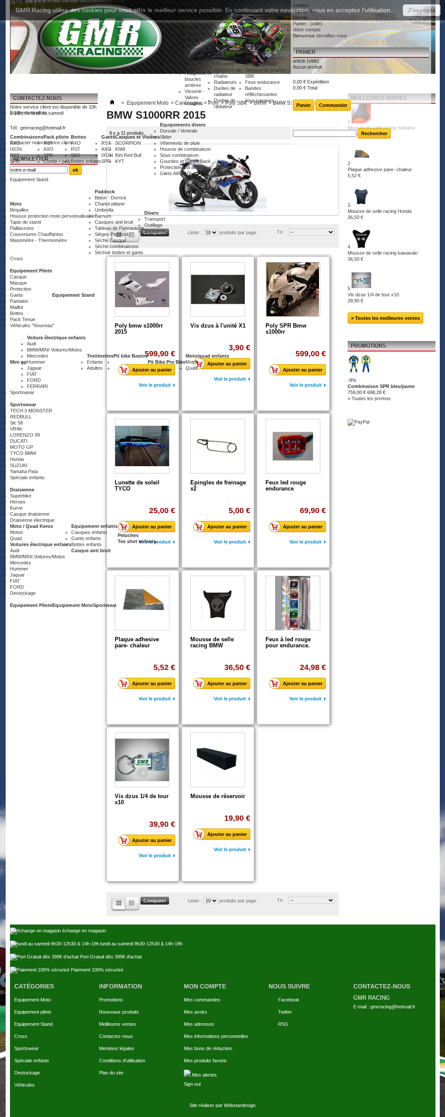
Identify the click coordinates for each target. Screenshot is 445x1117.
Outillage (153, 225)
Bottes (78, 136)
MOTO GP (21, 447)
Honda (17, 459)
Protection (20, 289)
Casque (18, 276)
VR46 (16, 428)
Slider (166, 136)
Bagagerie (155, 231)
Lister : (195, 900)
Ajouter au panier (152, 683)
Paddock (105, 191)
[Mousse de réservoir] (217, 760)
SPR (15, 161)
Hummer (36, 362)
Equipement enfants (94, 526)
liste (118, 904)
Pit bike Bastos (130, 355)
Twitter (285, 1011)
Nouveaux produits (119, 1011)
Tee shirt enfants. (137, 541)
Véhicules (24, 1084)
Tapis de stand (25, 222)
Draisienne (22, 489)
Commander (333, 105)
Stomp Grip (197, 67)
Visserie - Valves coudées (195, 97)
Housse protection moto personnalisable (52, 216)
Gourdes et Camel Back (185, 161)
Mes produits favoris (205, 1060)
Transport (154, 219)
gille (133, 904)
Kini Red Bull (128, 155)
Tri (279, 900)
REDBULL (21, 416)
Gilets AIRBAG (175, 173)
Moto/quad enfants (207, 355)
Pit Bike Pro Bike (167, 362)
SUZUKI (18, 465)
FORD (34, 380)
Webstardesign (240, 1105)
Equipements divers (183, 124)
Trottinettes (100, 355)
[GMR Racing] (97, 37)
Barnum (103, 216)
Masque (18, 282)
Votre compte (307, 29)
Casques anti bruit (114, 222)
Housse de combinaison (185, 149)
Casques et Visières (137, 136)
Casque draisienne (30, 514)
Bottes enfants (86, 161)
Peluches (128, 535)
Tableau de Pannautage (119, 228)
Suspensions (227, 27)
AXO (15, 143)
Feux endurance (262, 82)
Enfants (95, 362)
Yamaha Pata (24, 471)
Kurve (16, 507)
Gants (108, 136)
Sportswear (23, 404)
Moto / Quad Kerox (31, 526)
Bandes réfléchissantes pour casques (261, 94)
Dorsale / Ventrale (178, 130)
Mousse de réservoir (217, 796)
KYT (119, 161)
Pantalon (19, 301)
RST (15, 155)
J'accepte (422, 10)
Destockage (27, 1072)
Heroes (18, 501)
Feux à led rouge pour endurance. (288, 642)
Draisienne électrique (32, 520)
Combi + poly (57, 161)
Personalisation (263, 21)
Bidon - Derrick (110, 197)
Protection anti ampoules (186, 167)
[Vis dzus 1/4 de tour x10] (142, 760)
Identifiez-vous (331, 35)
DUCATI (18, 441)
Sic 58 (16, 422)
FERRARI (37, 386)
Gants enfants (86, 538)
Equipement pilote (32, 1011)
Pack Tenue (22, 319)
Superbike (20, 495)
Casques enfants (89, 532)
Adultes (95, 368)
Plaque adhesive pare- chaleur (137, 642)
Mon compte (205, 986)
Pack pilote (56, 136)
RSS (283, 1024)
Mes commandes (202, 999)
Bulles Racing (199, 30)
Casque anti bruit (91, 550)
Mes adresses (199, 1024)
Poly (189, 24)
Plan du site (111, 1072)
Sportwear (104, 605)
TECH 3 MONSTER (31, 410)
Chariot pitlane (110, 203)
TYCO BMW (23, 453)
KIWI (120, 149)
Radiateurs (225, 82)
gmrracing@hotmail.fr (392, 1006)
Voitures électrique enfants (40, 544)
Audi (31, 343)
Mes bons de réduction (208, 1048)
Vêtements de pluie (180, 143)
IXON (16, 149)
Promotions (111, 999)
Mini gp (18, 362)
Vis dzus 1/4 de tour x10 (142, 799)
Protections (197, 60)
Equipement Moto (72, 605)
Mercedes (37, 355)
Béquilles (19, 209)
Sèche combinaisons (117, 246)
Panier (305, 52)
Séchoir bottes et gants (119, 252)
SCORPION (128, 143)
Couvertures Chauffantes (36, 234)
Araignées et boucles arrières (198, 79)
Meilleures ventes (117, 1024)
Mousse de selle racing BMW (212, 642)
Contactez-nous (116, 1036)
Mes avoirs (195, 1011)
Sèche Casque (110, 240)
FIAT (32, 374)
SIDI (75, 155)
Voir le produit (155, 698)
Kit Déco (254, 27)
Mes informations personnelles (216, 1036)
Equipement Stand (73, 295)
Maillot (16, 307)
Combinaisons (26, 136)
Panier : (307, 23)
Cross (20, 1036)
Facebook (288, 999)
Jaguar (34, 368)
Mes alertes (204, 1074)
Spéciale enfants (31, 1060)
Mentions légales (116, 1048)
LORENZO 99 (25, 435)
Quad (191, 368)
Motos (192, 362)
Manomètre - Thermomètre (38, 240)
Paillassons (22, 228)
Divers (151, 212)
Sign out (192, 1084)
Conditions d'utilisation (122, 1060)
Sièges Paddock (112, 234)
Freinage (223, 21)
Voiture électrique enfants (56, 337)
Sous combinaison (179, 155)
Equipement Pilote (31, 270)
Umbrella (104, 209)
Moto (16, 203)
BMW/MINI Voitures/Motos (54, 349)
